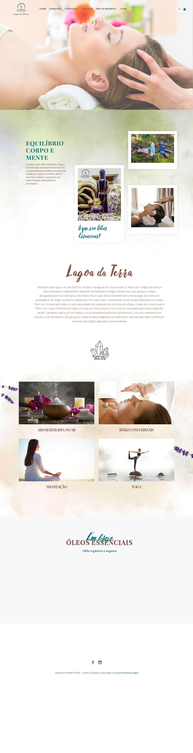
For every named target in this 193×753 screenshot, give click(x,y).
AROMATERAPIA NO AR (57, 430)
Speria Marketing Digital (126, 672)
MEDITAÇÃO (56, 487)
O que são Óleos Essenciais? (93, 231)
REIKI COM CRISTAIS (136, 430)
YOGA (136, 487)
